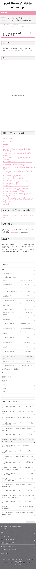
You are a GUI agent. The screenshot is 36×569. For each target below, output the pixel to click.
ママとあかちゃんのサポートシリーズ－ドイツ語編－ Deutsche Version (17, 313)
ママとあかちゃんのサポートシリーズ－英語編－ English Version (18, 280)
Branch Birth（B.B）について (8, 549)
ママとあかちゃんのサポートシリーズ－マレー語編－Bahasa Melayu (17, 352)
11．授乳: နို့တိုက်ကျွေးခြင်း (10, 183)
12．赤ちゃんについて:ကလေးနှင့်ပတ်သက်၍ (16, 186)
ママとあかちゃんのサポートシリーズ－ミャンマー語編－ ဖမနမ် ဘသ (17, 357)
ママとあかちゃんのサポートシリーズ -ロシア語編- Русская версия (17, 324)
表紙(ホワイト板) (8, 141)
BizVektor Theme (21, 562)
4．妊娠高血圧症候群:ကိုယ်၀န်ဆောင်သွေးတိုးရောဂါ (17, 162)
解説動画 (4, 381)
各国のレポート (6, 377)
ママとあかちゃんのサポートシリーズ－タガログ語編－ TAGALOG (18, 300)
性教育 (4, 388)
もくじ (5, 146)
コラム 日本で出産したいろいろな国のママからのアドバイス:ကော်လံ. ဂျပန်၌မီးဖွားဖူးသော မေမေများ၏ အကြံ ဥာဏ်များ (18, 199)
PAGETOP (31, 522)
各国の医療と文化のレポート (8, 546)
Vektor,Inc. (29, 562)
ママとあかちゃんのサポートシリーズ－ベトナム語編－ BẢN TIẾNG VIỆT (17, 304)
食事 (4, 391)
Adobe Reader (13, 50)
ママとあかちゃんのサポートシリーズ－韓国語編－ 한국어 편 (17, 291)
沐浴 (4, 384)
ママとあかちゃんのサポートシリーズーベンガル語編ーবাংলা (16, 361)
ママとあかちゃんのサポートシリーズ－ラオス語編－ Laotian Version (17, 332)
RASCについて (6, 273)
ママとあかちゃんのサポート (10, 277)
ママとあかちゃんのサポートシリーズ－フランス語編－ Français (18, 288)
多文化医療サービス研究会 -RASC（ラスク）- (20, 559)
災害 (3, 395)
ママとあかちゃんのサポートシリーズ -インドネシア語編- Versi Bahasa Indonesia (17, 318)
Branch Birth (5, 373)
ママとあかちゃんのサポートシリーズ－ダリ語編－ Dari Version (17, 342)
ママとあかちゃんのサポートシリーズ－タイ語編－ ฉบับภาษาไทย (18, 309)
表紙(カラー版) (7, 138)
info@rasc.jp (14, 232)
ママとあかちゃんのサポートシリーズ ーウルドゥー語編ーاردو (17, 365)
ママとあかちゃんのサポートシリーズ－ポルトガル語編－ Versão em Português (18, 295)
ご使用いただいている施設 (10, 369)
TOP (3, 269)
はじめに (5, 144)
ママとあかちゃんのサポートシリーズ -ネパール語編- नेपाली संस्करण (18, 328)
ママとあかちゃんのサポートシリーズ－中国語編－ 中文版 (16, 284)
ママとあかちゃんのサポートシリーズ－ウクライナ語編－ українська (16, 338)
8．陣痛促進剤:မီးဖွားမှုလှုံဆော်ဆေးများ (14, 175)
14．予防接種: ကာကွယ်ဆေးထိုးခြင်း (13, 191)
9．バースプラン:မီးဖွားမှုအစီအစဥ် (13, 178)
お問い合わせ (4, 553)
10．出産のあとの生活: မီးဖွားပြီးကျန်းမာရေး (15, 181)
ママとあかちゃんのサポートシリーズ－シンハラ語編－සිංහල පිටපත (17, 346)
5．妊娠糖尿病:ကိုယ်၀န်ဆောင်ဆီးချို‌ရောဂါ (15, 164)
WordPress (13, 562)
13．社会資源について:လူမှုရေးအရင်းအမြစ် (15, 188)
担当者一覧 (6, 204)
